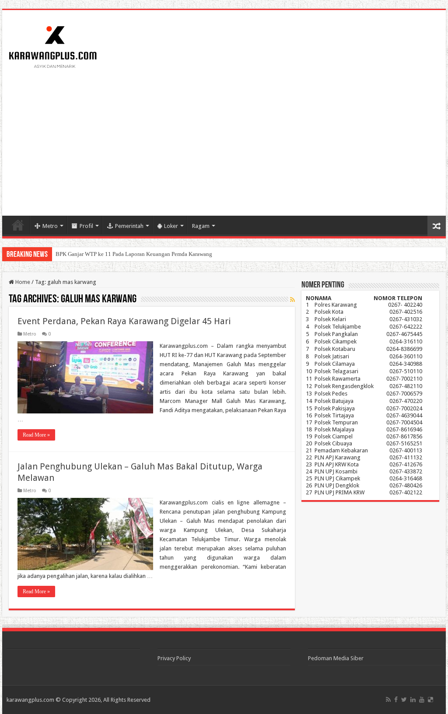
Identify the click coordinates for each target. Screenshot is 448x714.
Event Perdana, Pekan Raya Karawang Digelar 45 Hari (124, 321)
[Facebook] (396, 699)
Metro (50, 226)
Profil (86, 226)
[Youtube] (421, 699)
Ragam (201, 226)
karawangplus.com (30, 699)
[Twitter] (404, 699)
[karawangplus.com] (53, 45)
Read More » (36, 435)
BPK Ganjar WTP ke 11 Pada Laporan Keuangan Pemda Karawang (134, 254)
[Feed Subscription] (292, 299)
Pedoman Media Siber (336, 658)
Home (18, 225)
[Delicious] (430, 699)
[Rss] (388, 699)
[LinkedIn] (413, 699)
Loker (171, 226)
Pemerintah (129, 226)
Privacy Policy (174, 658)
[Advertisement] (224, 141)
